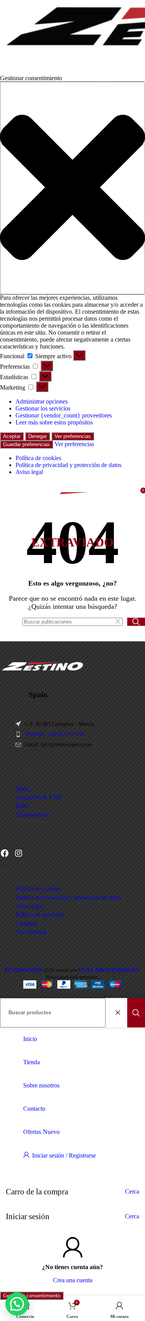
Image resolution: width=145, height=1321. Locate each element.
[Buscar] (136, 622)
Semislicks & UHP (38, 797)
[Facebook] (4, 853)
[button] (72, 188)
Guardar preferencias (26, 444)
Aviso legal (29, 472)
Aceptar (11, 436)
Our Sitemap (30, 932)
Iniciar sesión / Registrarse (64, 1155)
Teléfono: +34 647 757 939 (55, 734)
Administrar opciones (41, 401)
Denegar (37, 436)
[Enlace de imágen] (42, 670)
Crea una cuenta (72, 1280)
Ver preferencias (73, 436)
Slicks (22, 788)
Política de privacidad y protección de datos (68, 465)
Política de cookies (38, 458)
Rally (22, 805)
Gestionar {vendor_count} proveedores (63, 415)
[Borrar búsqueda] (119, 621)
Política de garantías (39, 914)
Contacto (26, 923)
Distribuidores (32, 814)
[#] (18, 853)
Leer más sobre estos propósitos (54, 422)
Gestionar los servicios (42, 408)
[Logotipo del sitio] (72, 506)
